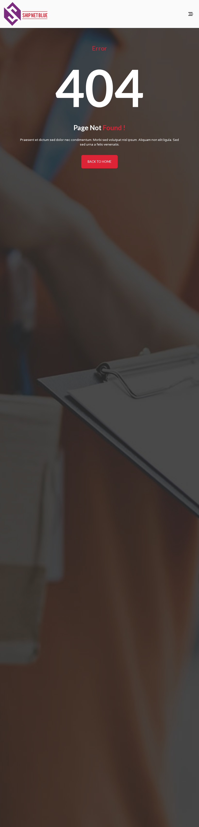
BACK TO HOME (99, 162)
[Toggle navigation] (190, 13)
